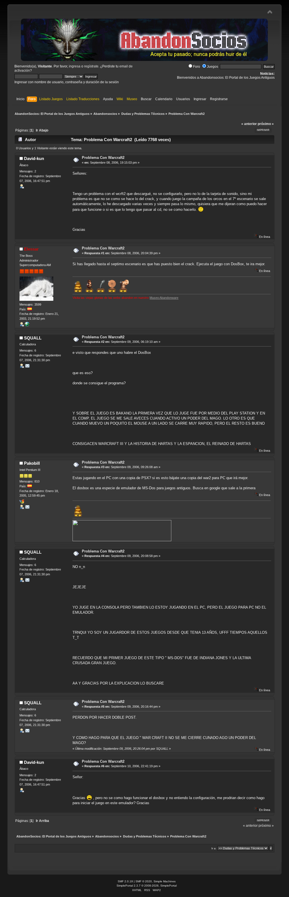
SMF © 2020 (143, 881)
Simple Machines (165, 881)
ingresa (74, 66)
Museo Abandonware (164, 297)
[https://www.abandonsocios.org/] (27, 325)
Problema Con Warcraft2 (103, 157)
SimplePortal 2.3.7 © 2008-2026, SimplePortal (147, 885)
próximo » (266, 124)
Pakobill (32, 463)
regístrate (91, 66)
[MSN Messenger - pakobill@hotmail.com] (21, 502)
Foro (196, 66)
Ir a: (213, 848)
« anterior (249, 124)
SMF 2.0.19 (125, 881)
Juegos (212, 66)
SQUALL (32, 337)
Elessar (31, 249)
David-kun (34, 158)
